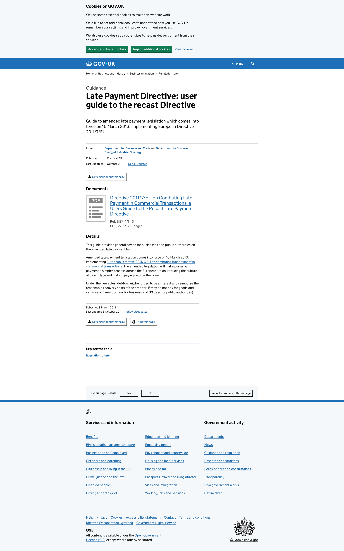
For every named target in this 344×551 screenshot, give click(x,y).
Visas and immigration (161, 485)
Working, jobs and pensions (165, 493)
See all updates (137, 164)
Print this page (146, 322)
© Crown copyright (244, 540)
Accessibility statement (143, 517)
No (154, 393)
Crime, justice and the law (105, 477)
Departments (214, 437)
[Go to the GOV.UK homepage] (100, 63)
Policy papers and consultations (227, 469)
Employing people (158, 445)
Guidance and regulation (222, 453)
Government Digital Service (156, 523)
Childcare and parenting (103, 461)
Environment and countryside (166, 453)
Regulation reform (170, 73)
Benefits (92, 437)
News (208, 445)
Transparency (214, 477)
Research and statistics (221, 461)
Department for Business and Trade (127, 148)
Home (90, 73)
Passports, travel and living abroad (170, 477)
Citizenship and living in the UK (108, 469)
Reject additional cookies (151, 49)
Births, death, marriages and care (110, 445)
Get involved (213, 493)
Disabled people (98, 485)
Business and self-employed (106, 453)
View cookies (184, 49)
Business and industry (111, 73)
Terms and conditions (194, 517)
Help (89, 517)
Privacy (102, 517)
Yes (132, 393)
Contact (170, 517)
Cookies (117, 517)
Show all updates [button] (136, 311)
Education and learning (162, 437)
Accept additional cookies (107, 49)
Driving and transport (101, 493)
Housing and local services (164, 461)
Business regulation (142, 73)
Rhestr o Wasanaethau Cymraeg (109, 523)
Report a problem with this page (231, 393)
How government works (221, 485)
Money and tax (156, 469)
